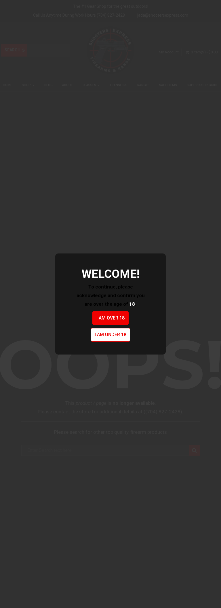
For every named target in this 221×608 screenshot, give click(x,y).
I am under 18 (110, 334)
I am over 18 (110, 318)
